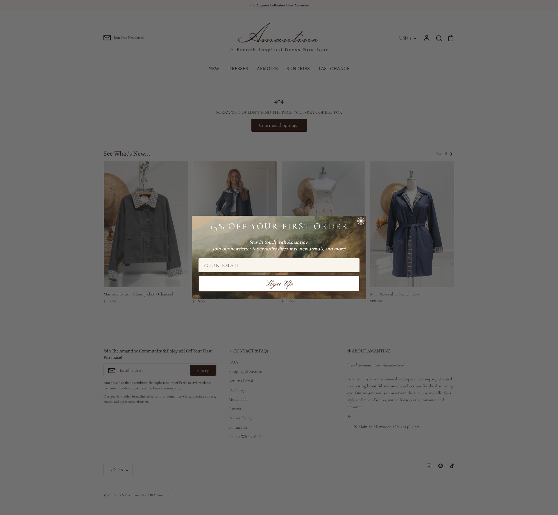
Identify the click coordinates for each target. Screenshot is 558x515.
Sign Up (279, 283)
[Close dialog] (361, 221)
